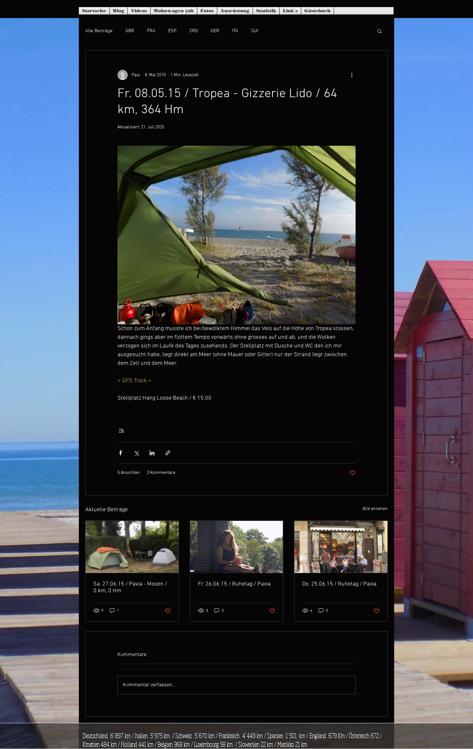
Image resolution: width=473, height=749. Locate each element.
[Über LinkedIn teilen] (152, 453)
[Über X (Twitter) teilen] (136, 453)
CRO (194, 31)
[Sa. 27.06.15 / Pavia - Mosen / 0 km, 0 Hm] (132, 547)
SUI (254, 31)
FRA (151, 31)
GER (215, 31)
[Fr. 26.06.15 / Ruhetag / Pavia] (236, 547)
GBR (129, 31)
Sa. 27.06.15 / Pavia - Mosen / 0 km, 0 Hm (130, 587)
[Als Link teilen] (168, 453)
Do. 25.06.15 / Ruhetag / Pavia (339, 584)
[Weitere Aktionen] (352, 75)
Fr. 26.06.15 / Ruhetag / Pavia (234, 584)
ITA (235, 31)
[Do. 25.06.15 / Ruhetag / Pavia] (340, 547)
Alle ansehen (375, 509)
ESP (172, 31)
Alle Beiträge (99, 31)
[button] (379, 30)
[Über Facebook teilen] (120, 453)
